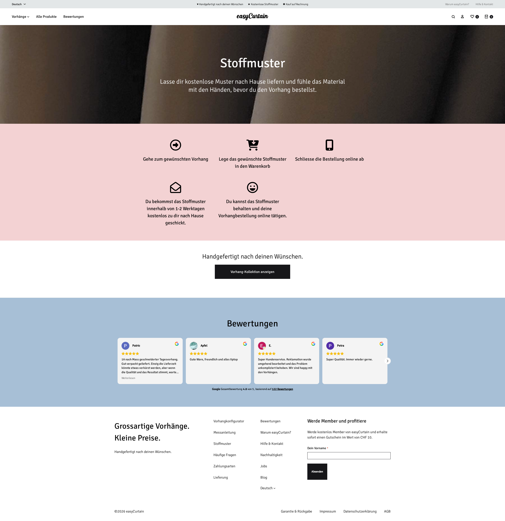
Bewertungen (73, 16)
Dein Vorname (317, 448)
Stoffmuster (222, 443)
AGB (387, 511)
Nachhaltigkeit (271, 455)
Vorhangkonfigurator (228, 421)
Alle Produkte (46, 16)
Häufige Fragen (224, 455)
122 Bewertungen (282, 389)
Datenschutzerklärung (360, 511)
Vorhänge (19, 16)
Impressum (328, 511)
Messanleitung (224, 432)
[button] (118, 361)
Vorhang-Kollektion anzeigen (252, 272)
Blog (263, 477)
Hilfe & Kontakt (484, 4)
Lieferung (220, 477)
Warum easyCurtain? (457, 4)
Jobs (263, 466)
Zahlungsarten (224, 466)
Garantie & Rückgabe (296, 511)
